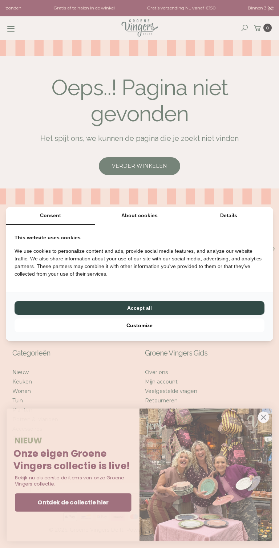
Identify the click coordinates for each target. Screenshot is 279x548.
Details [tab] (228, 215)
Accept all (139, 308)
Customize (139, 325)
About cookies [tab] (139, 215)
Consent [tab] (50, 215)
